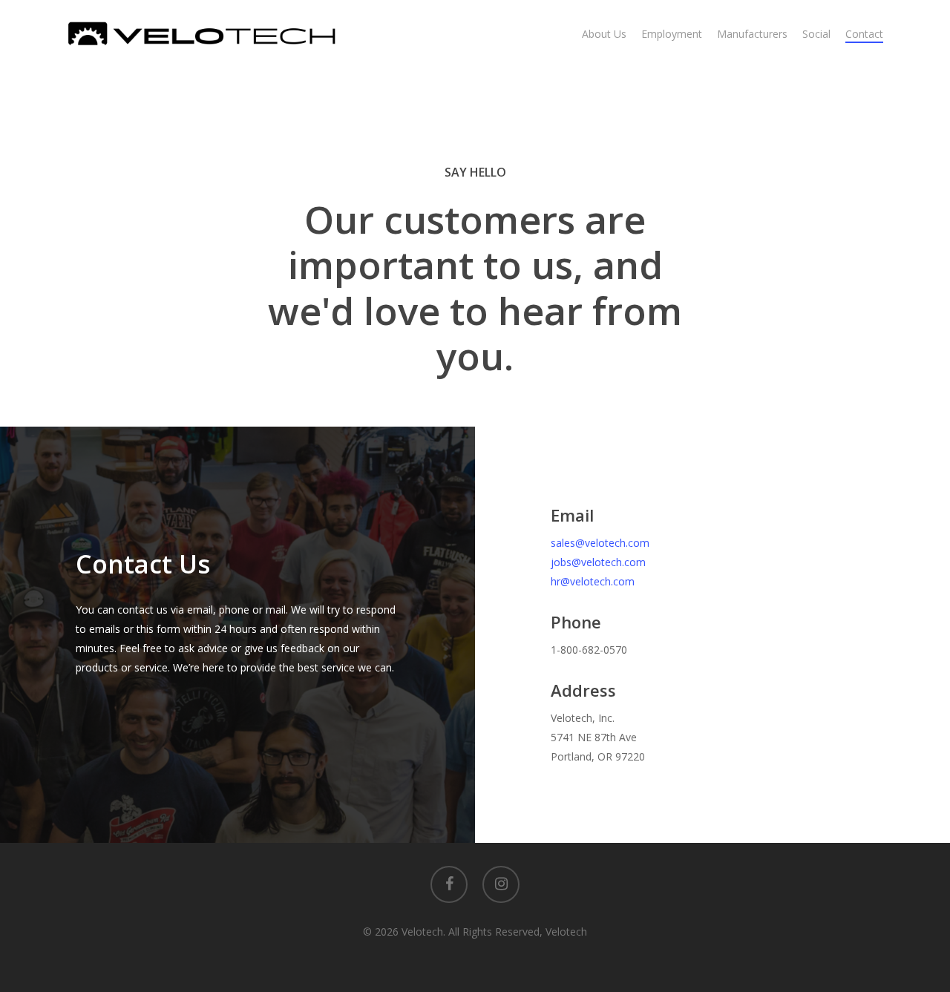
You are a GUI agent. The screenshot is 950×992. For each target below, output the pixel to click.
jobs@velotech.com (598, 562)
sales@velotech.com (600, 543)
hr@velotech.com (593, 581)
